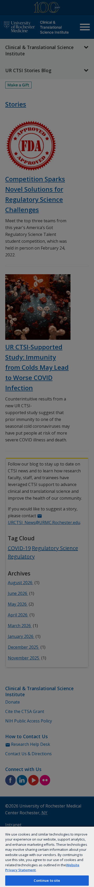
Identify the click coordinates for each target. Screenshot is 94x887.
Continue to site (47, 880)
